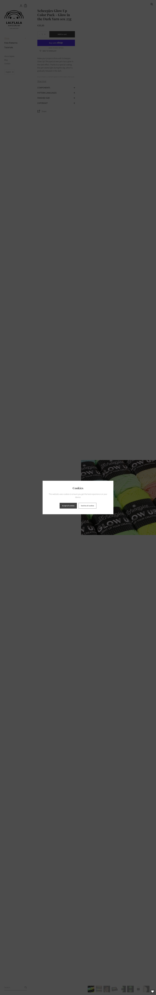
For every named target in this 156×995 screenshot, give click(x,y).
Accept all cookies (68, 506)
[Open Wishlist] (152, 991)
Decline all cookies (87, 506)
